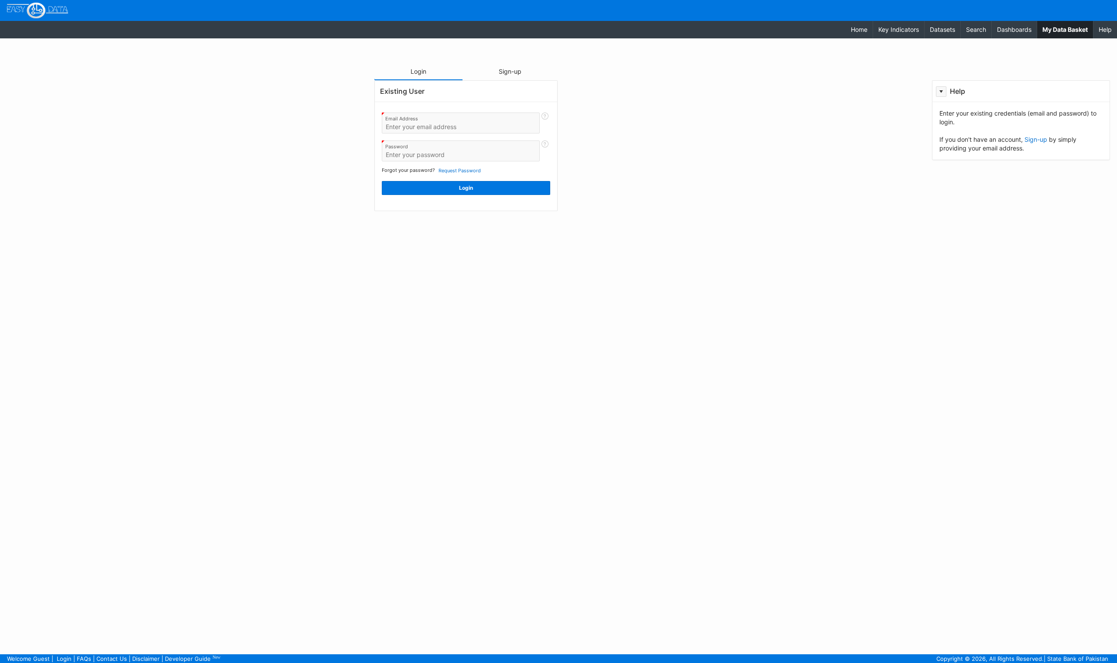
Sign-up (1035, 139)
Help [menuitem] (1105, 29)
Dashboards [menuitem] (1014, 29)
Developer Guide (192, 658)
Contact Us (111, 658)
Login (64, 658)
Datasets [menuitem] (942, 29)
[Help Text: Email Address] (545, 123)
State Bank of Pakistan (1077, 658)
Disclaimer (146, 658)
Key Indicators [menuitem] (898, 29)
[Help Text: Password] (545, 150)
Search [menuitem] (976, 29)
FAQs (84, 658)
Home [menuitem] (859, 29)
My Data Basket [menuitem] (1067, 29)
